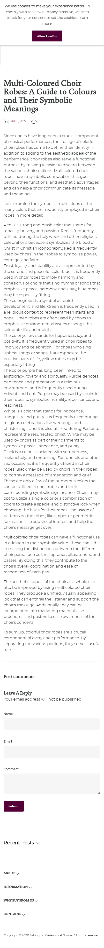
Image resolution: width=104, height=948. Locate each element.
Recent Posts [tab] (19, 843)
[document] (47, 22)
